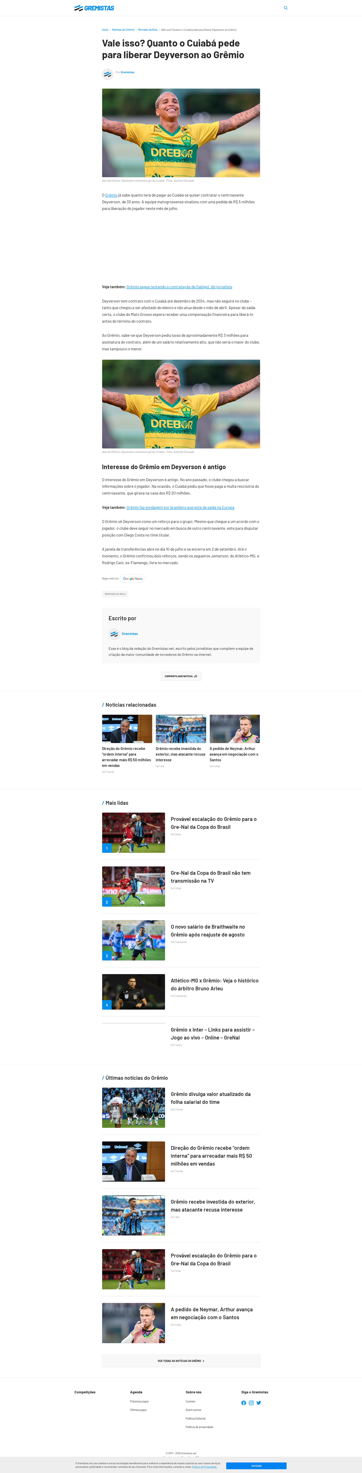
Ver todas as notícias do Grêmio (179, 1361)
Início (105, 29)
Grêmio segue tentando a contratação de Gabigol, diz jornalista (179, 286)
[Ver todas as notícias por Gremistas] (107, 71)
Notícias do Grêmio (123, 29)
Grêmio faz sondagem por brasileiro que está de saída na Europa (180, 507)
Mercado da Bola (147, 29)
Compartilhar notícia (179, 676)
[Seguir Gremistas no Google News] (123, 577)
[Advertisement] (181, 245)
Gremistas (127, 72)
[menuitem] (153, 1401)
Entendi (257, 1465)
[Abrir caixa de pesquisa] (286, 8)
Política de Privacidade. (204, 1466)
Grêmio (111, 195)
